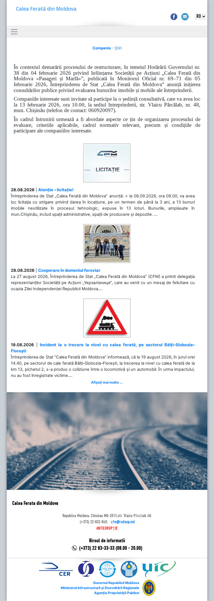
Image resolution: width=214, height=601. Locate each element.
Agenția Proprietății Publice (116, 593)
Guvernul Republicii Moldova (116, 583)
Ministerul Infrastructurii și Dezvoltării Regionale (100, 588)
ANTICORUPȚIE (107, 528)
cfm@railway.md (123, 522)
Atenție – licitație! (56, 189)
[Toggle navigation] (14, 31)
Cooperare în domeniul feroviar (69, 270)
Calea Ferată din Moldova (46, 8)
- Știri (107, 48)
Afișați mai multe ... (107, 382)
